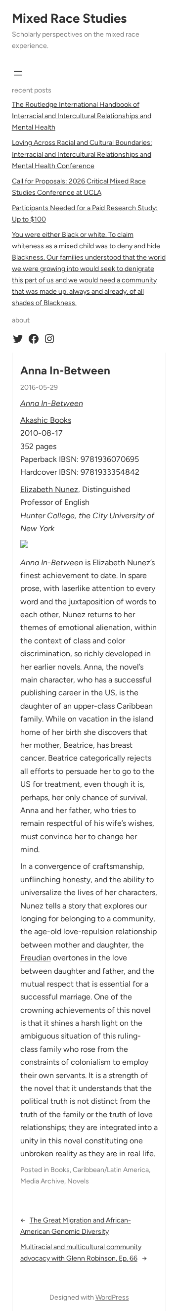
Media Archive (42, 1181)
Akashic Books (45, 420)
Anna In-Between (65, 370)
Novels (78, 1181)
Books (60, 1170)
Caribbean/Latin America (111, 1170)
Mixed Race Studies (69, 18)
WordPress (112, 1297)
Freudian (35, 957)
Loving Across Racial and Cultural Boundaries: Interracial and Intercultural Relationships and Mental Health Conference (82, 154)
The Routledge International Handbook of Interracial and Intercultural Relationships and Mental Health (81, 116)
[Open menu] (18, 73)
